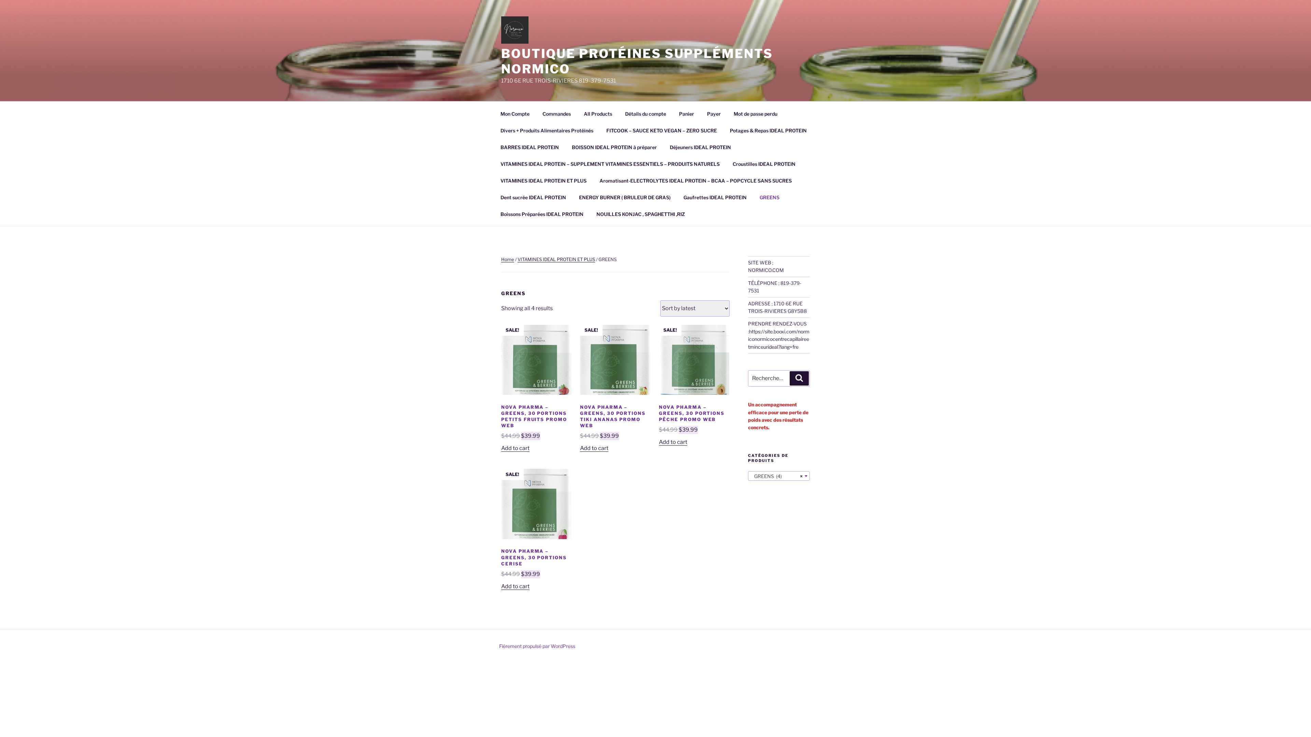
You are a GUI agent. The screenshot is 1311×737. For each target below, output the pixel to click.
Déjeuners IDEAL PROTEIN (700, 147)
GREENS (769, 197)
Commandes (556, 114)
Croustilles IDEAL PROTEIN (764, 164)
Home (507, 259)
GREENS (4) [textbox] (777, 476)
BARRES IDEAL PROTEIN (530, 147)
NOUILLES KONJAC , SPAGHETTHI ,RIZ (640, 214)
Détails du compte (645, 114)
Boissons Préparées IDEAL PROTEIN (542, 214)
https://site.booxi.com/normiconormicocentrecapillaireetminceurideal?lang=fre (778, 339)
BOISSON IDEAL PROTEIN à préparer (614, 147)
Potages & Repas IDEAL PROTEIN (768, 130)
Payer (714, 114)
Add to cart (515, 448)
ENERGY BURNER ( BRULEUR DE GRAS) (625, 197)
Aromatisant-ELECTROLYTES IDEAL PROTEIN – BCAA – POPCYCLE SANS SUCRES (696, 181)
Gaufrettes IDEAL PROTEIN (715, 197)
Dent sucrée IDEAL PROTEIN (533, 197)
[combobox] (779, 476)
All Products (598, 114)
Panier (686, 114)
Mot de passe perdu (755, 114)
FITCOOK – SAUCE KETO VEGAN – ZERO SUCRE (661, 130)
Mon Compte (515, 114)
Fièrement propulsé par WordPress (537, 646)
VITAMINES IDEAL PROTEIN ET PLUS (544, 181)
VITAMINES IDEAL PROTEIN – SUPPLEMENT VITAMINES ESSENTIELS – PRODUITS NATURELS (610, 164)
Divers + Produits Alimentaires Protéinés (547, 130)
